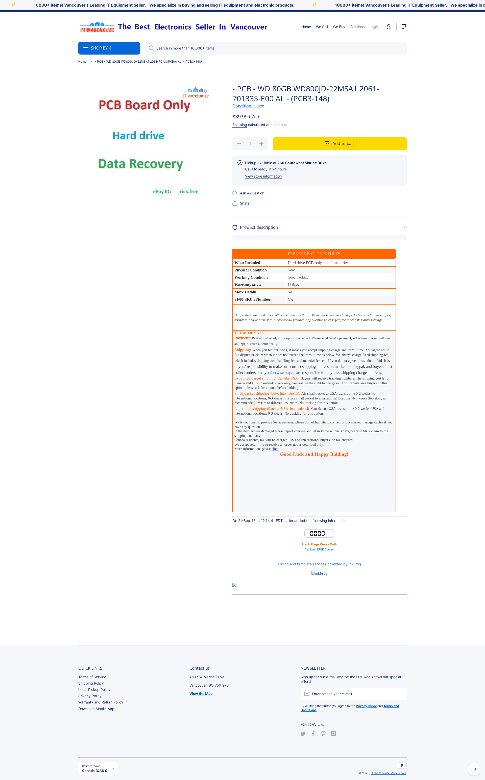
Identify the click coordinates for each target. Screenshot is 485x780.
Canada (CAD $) (95, 771)
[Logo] (173, 27)
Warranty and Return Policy (100, 702)
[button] (404, 26)
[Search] (149, 48)
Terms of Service (92, 677)
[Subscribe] (400, 694)
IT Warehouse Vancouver (388, 773)
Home (82, 61)
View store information (263, 176)
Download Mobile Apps (97, 709)
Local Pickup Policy (94, 689)
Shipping (239, 125)
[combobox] (276, 48)
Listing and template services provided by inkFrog (319, 564)
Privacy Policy (90, 696)
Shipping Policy (91, 683)
